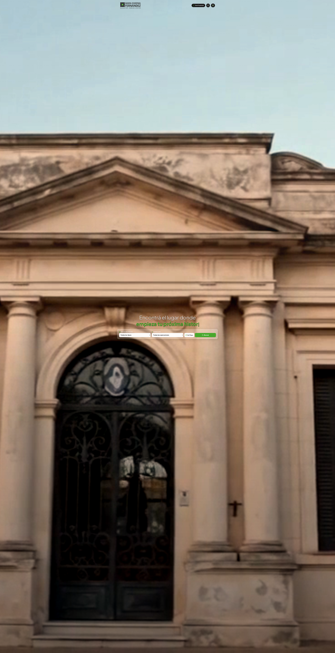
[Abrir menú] (213, 5)
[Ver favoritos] (208, 5)
